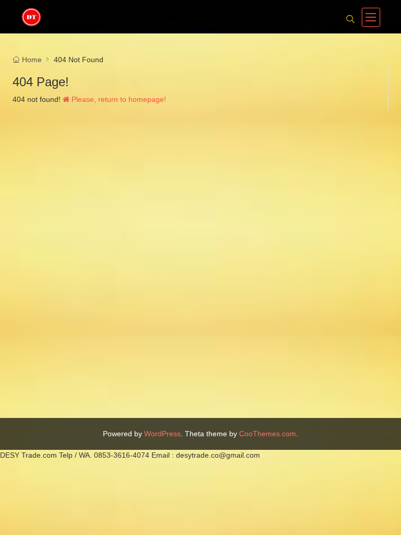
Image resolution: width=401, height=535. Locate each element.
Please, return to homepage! (117, 99)
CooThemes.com (267, 433)
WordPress (162, 433)
